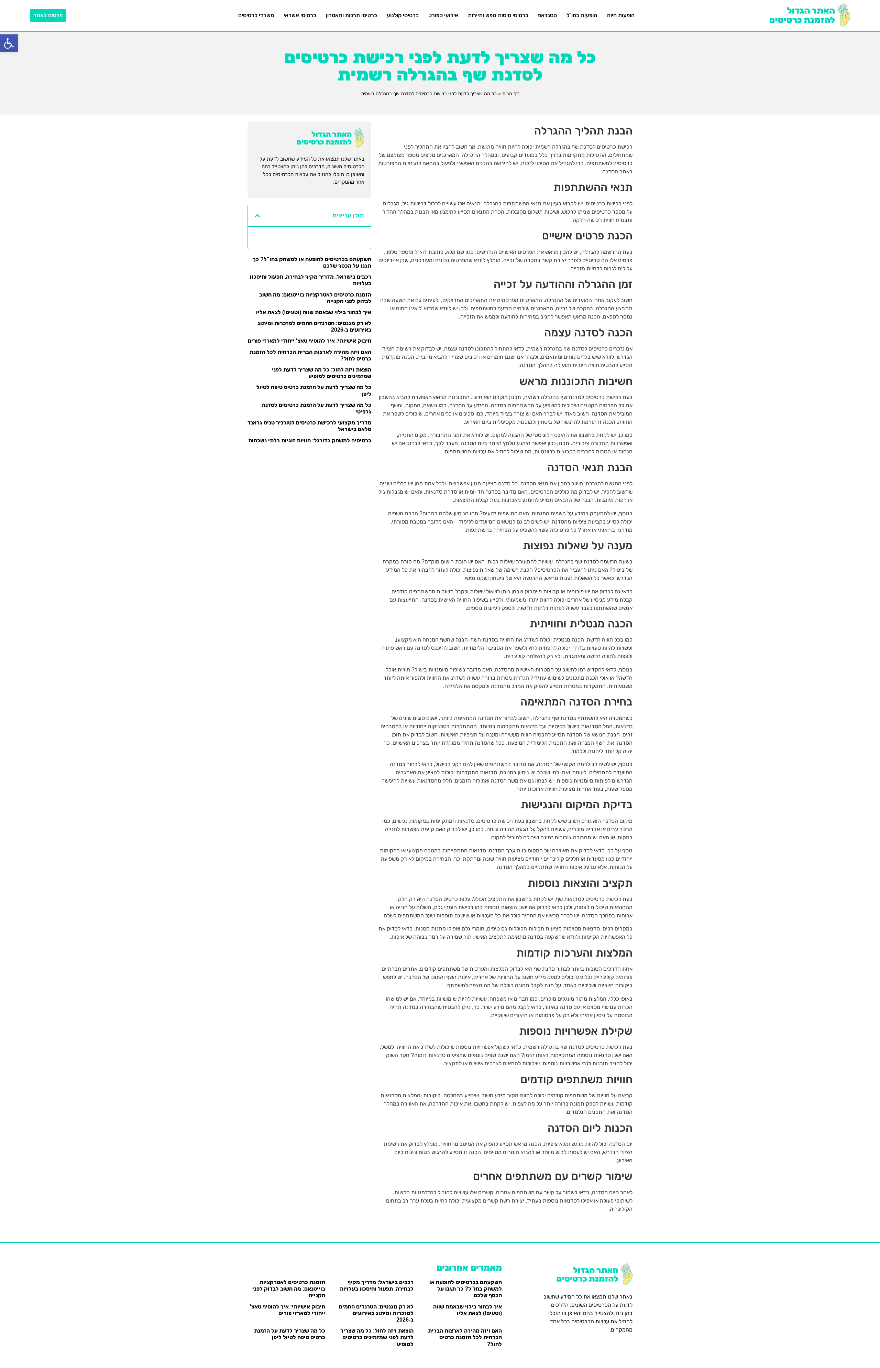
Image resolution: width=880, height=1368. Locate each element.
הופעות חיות (621, 15)
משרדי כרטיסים (256, 15)
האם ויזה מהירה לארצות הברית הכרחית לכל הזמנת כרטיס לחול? (465, 1337)
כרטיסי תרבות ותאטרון (351, 15)
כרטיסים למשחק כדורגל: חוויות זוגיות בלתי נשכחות (309, 440)
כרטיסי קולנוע (403, 15)
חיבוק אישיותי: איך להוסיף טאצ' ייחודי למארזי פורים (309, 341)
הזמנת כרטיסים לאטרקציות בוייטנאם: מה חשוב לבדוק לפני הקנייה (288, 1288)
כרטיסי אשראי (300, 15)
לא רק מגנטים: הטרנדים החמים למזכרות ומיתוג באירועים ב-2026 (376, 1313)
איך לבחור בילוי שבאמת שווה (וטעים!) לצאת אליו (313, 312)
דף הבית (510, 93)
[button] (9, 43)
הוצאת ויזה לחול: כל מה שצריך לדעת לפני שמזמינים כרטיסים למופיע (377, 1337)
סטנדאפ (547, 15)
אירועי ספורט (443, 15)
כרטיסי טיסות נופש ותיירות (498, 15)
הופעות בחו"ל (581, 15)
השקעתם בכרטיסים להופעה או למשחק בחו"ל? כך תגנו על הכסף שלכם (465, 1288)
